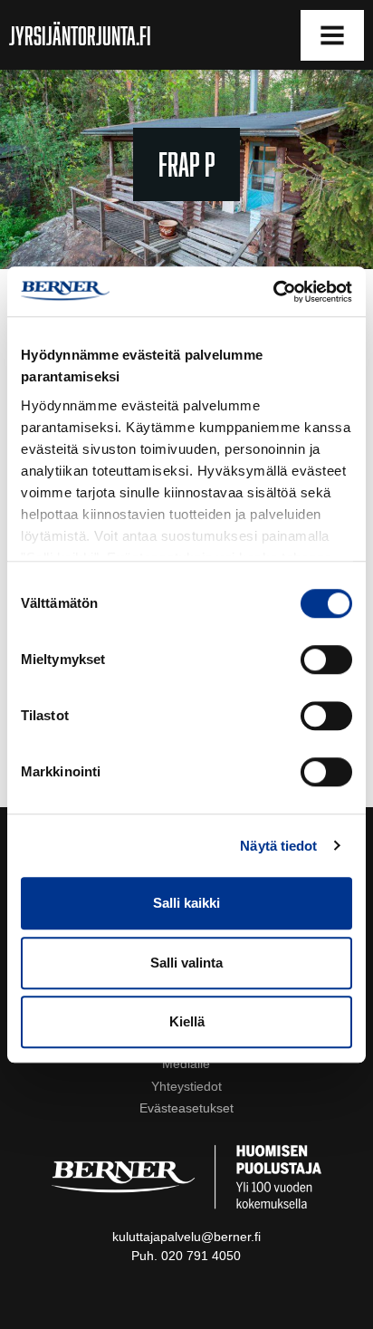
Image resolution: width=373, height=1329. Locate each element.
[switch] (326, 659)
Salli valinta (186, 962)
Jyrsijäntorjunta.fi (80, 35)
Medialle (186, 1063)
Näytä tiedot (278, 845)
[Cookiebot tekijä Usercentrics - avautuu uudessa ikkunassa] (273, 291)
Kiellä (187, 1021)
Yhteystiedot (186, 1086)
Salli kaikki (186, 902)
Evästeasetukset (186, 1108)
